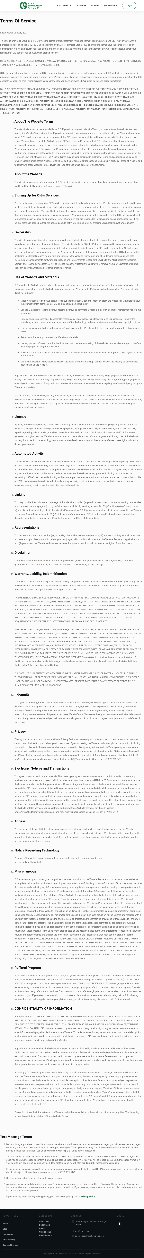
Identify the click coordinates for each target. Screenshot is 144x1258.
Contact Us (8, 1234)
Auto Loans (44, 1221)
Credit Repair (45, 1232)
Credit (42, 1228)
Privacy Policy (88, 1196)
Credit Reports (45, 1235)
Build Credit (44, 1225)
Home (5, 1223)
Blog (5, 1229)
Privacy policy (9, 1240)
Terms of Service (10, 1245)
